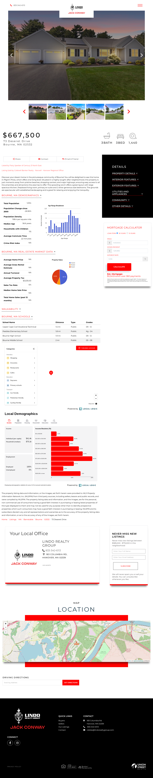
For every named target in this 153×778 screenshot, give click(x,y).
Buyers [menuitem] (61, 721)
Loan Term (111, 233)
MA (19, 519)
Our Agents (47, 565)
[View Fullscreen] (5, 632)
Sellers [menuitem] (61, 724)
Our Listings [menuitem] (63, 727)
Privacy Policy (14, 766)
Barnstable (28, 519)
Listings (12, 519)
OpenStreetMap (138, 661)
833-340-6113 (19, 5)
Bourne (38, 519)
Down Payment (113, 247)
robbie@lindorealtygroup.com (100, 730)
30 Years (122, 233)
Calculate (119, 267)
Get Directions (71, 683)
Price (109, 239)
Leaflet (129, 661)
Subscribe (126, 566)
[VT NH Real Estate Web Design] (139, 767)
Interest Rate (113, 255)
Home (4, 519)
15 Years (131, 233)
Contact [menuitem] (62, 730)
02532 (47, 519)
